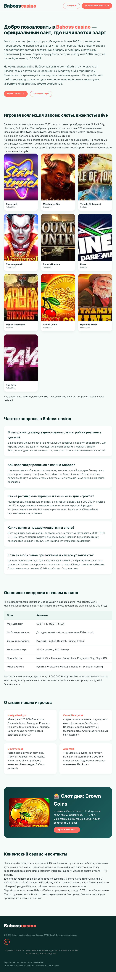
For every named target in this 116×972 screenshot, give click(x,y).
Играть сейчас (15, 94)
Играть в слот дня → (67, 830)
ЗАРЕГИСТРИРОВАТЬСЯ (97, 6)
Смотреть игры (41, 94)
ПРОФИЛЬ (71, 6)
